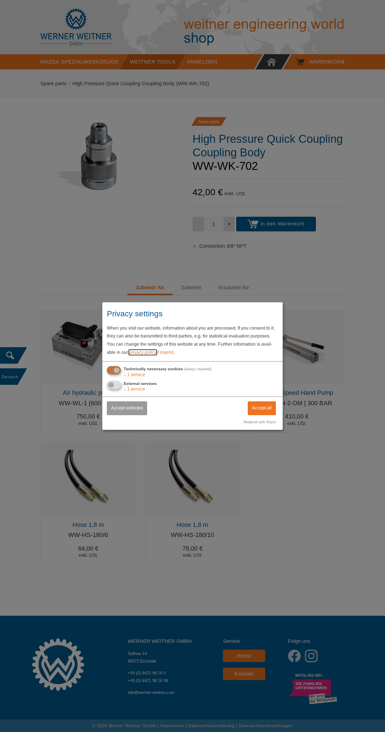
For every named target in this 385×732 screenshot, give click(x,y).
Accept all (262, 408)
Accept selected (127, 408)
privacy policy (142, 352)
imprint (166, 352)
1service (134, 374)
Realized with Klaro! (260, 422)
